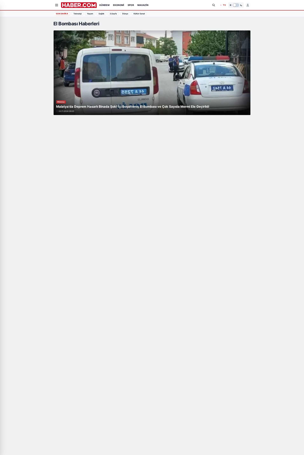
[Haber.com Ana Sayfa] (79, 5)
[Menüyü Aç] (56, 5)
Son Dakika (62, 13)
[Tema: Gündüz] (236, 5)
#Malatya (61, 102)
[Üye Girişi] (248, 5)
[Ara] (214, 5)
